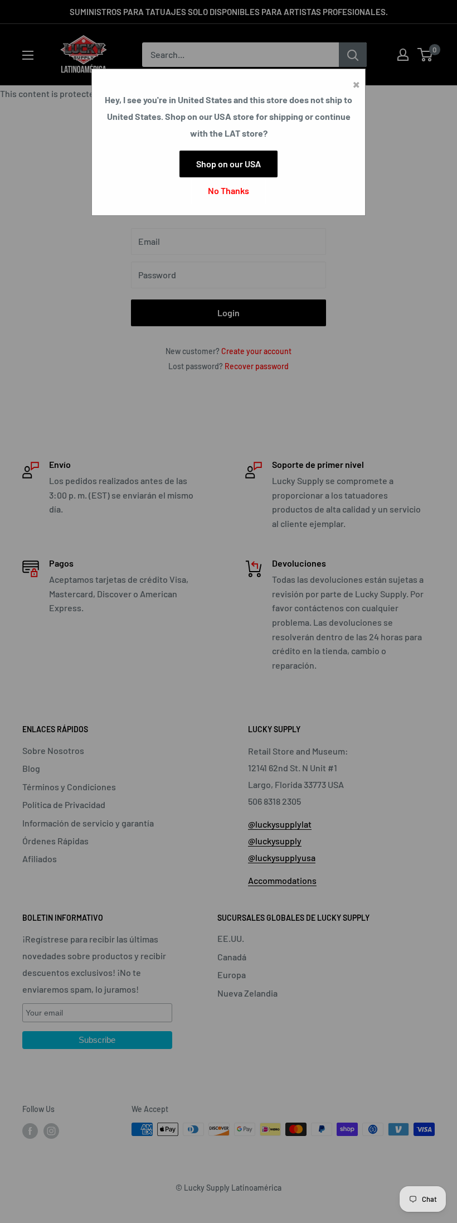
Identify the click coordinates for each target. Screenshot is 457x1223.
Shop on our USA (228, 163)
